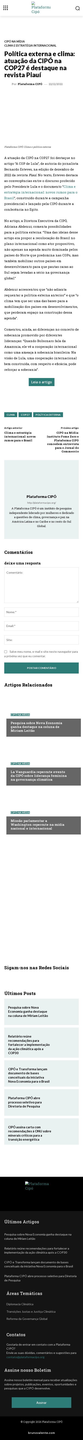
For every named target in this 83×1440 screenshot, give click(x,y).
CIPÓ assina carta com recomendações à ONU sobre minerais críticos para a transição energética (29, 1133)
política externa (48, 414)
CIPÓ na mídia (14, 41)
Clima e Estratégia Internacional (30, 45)
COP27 (25, 414)
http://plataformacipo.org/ (41, 502)
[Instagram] (35, 532)
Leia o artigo (41, 382)
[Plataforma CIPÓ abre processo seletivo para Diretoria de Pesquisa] (64, 1102)
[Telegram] (51, 96)
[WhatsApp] (22, 96)
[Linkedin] (41, 96)
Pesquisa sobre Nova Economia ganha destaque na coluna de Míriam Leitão (36, 727)
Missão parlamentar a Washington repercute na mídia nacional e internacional (37, 824)
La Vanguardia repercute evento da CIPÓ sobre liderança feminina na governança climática (39, 776)
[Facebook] (61, 96)
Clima (11, 414)
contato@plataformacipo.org (25, 1357)
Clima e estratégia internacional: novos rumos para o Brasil (40, 192)
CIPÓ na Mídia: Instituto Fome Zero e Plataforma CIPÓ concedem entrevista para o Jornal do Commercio (63, 442)
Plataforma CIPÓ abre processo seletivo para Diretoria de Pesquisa (25, 1102)
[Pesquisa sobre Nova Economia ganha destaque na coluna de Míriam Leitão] (41, 713)
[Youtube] (53, 532)
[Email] (71, 96)
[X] (31, 96)
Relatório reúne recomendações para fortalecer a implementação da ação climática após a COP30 (29, 1044)
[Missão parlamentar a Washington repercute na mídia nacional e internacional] (41, 811)
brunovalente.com (41, 1432)
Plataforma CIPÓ (30, 84)
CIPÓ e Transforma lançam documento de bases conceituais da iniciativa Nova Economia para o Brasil (29, 1075)
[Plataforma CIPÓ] (8, 84)
